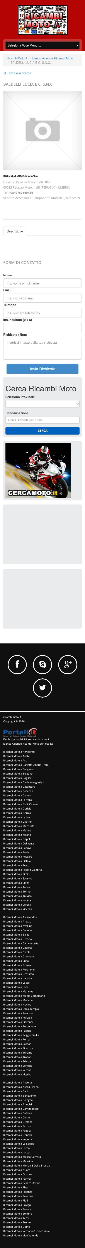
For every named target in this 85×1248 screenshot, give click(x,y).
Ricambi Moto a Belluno (17, 930)
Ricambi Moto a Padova (17, 848)
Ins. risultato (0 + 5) (17, 319)
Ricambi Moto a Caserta (17, 948)
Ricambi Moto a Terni (16, 1218)
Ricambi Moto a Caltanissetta (21, 943)
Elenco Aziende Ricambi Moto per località (28, 743)
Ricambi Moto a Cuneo (17, 795)
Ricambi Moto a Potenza (17, 1192)
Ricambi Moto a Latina (16, 817)
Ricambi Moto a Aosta (16, 756)
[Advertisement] (38, 534)
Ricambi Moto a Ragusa (17, 1031)
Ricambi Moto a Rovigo (17, 1205)
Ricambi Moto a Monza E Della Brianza (26, 1165)
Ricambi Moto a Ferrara (17, 800)
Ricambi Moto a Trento (17, 1222)
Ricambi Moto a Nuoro (16, 1170)
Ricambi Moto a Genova (17, 1135)
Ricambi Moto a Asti (15, 760)
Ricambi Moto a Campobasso (21, 1109)
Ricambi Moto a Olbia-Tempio (21, 1009)
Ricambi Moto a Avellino (17, 926)
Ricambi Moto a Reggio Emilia (21, 1035)
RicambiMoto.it (17, 58)
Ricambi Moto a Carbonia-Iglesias (23, 782)
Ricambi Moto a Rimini (16, 874)
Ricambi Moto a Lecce (16, 983)
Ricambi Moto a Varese (17, 900)
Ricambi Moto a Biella (16, 934)
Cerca (43, 430)
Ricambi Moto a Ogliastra (18, 843)
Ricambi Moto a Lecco (16, 1148)
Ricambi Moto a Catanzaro (19, 787)
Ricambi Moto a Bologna (18, 1100)
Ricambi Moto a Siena (16, 883)
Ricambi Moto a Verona (17, 1070)
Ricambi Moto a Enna (16, 961)
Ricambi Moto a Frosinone (19, 969)
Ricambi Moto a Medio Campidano (24, 996)
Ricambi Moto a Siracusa (18, 1048)
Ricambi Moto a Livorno (17, 821)
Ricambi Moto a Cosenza (18, 791)
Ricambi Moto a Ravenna (18, 1196)
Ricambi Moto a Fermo (17, 1126)
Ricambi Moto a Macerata (18, 826)
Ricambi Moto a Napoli (17, 839)
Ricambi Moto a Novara (17, 1004)
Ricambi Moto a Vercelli (17, 905)
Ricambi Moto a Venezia (17, 1066)
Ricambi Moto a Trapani (17, 1057)
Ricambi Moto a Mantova (18, 991)
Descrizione (15, 231)
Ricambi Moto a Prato (16, 865)
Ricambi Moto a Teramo (17, 1052)
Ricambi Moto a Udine (16, 1227)
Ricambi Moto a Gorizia (17, 808)
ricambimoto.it (12, 717)
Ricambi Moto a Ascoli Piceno (21, 1087)
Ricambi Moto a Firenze (17, 965)
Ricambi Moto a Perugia (17, 1017)
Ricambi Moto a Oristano (18, 1174)
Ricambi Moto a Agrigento (19, 752)
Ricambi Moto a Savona (17, 1209)
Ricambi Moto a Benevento (19, 1095)
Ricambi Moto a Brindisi (17, 1104)
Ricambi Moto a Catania (17, 1113)
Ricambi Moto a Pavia (16, 852)
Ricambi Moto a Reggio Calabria (22, 870)
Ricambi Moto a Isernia (17, 813)
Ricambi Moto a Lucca (16, 1152)
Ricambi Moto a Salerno (17, 878)
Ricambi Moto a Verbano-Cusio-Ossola (26, 1231)
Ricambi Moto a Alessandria (20, 917)
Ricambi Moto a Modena (18, 1000)
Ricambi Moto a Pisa (15, 1187)
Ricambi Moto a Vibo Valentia (20, 1235)
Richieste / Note (15, 334)
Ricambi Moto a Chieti (16, 952)
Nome (7, 275)
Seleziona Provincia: (20, 397)
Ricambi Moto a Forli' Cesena (20, 804)
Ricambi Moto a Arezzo (17, 921)
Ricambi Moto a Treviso (17, 896)
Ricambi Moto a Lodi (15, 987)
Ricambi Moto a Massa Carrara (22, 1157)
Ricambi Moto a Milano (17, 835)
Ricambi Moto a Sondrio (17, 1213)
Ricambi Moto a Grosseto (18, 974)
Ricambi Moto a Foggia (17, 1130)
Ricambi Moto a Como (16, 1117)
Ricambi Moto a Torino (17, 891)
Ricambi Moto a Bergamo (18, 769)
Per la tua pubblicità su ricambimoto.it (26, 739)
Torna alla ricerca (18, 73)
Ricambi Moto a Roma (16, 1039)
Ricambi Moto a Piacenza (18, 1022)
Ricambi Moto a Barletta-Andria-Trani (25, 765)
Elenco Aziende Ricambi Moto (52, 58)
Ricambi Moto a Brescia (17, 939)
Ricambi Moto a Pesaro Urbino (21, 1183)
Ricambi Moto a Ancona (17, 1082)
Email (7, 290)
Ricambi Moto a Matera (17, 830)
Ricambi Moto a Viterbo (17, 1074)
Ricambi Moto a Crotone (17, 1122)
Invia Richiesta (42, 368)
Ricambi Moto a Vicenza (17, 909)
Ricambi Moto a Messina (18, 1161)
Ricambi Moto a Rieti (15, 1200)
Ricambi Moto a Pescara (17, 856)
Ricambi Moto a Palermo (18, 1013)
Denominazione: (17, 413)
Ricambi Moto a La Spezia (18, 1144)
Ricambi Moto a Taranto (17, 887)
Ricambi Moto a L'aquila (17, 978)
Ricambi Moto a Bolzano (17, 773)
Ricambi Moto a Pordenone (19, 1026)
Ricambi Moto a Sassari (17, 1044)
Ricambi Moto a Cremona (18, 956)
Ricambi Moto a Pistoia (17, 861)
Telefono (9, 305)
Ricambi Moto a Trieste (17, 1061)
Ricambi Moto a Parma (17, 1178)
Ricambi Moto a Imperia (17, 1139)
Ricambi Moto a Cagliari (17, 778)
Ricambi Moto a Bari (15, 1091)
